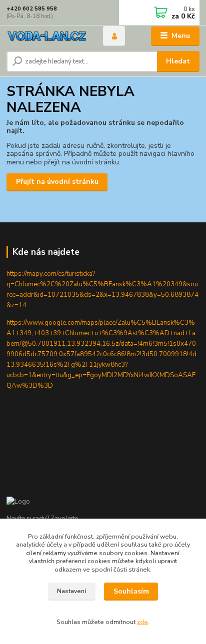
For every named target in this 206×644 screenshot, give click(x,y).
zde (142, 622)
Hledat (178, 61)
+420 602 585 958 (31, 8)
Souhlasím (131, 591)
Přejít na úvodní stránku (57, 181)
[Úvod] (46, 36)
